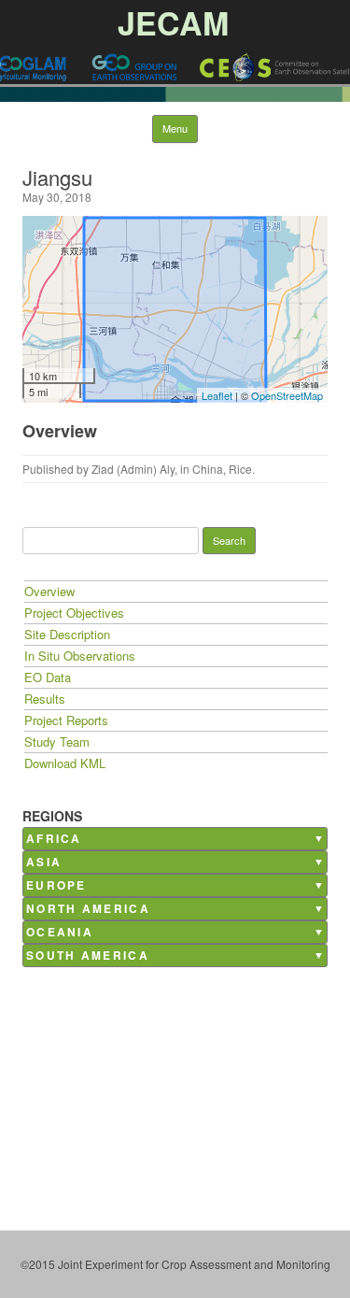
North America (88, 909)
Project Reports (66, 720)
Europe (56, 885)
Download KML (64, 763)
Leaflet (217, 395)
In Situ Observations (79, 655)
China (207, 469)
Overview (49, 591)
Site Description (67, 634)
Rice (240, 469)
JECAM (173, 22)
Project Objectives (74, 612)
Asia (44, 862)
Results (44, 698)
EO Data (47, 677)
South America (87, 955)
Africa (54, 839)
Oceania (59, 932)
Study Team (57, 741)
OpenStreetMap (287, 395)
